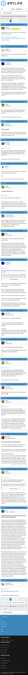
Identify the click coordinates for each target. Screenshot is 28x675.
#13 (26, 339)
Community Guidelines (6, 660)
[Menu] (1, 9)
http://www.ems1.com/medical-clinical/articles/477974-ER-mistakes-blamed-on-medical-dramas (13, 38)
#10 (26, 230)
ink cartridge (22, 497)
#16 (26, 398)
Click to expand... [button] (14, 279)
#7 (26, 163)
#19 (26, 507)
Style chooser (5, 616)
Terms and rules (4, 624)
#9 (26, 212)
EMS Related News (5, 645)
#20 (26, 580)
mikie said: (4, 406)
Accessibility (3, 665)
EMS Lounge (3, 652)
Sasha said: (4, 195)
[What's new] (23, 9)
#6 (26, 139)
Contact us (3, 621)
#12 (26, 310)
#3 (26, 60)
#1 (26, 24)
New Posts (3, 658)
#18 (26, 469)
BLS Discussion (4, 647)
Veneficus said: (5, 148)
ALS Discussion (4, 650)
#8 (26, 183)
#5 (26, 121)
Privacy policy (4, 626)
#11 (26, 259)
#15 (26, 384)
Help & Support (4, 663)
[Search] (26, 9)
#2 (26, 46)
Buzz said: (4, 268)
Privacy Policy (4, 667)
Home (2, 631)
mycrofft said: (5, 477)
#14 (26, 359)
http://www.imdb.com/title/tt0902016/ (11, 455)
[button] (14, 619)
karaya (3, 18)
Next (15, 21)
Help (2, 628)
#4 (26, 101)
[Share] (24, 24)
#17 (26, 434)
